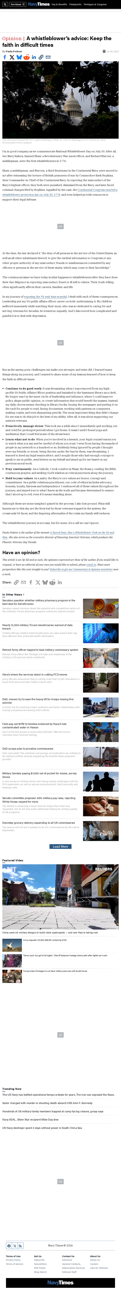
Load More (60, 846)
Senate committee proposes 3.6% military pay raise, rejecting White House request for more (38, 799)
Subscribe (39, 1259)
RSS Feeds (39, 1267)
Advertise (67, 1259)
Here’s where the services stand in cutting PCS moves (34, 674)
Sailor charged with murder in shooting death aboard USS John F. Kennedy (47, 1103)
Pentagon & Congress (95, 4)
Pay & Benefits (59, 4)
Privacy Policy (13, 1259)
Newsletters (40, 1263)
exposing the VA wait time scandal (45, 296)
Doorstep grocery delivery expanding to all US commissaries (38, 822)
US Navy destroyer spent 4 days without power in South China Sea (42, 1128)
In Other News (12, 594)
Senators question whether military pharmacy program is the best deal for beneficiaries (38, 602)
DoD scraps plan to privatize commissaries (27, 748)
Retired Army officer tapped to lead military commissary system (40, 650)
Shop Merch (40, 1271)
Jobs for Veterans (99, 1267)
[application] (60, 897)
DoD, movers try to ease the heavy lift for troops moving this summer (38, 700)
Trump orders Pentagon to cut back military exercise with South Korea (55, 971)
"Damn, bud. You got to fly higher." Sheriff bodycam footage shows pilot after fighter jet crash (65, 955)
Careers (94, 1263)
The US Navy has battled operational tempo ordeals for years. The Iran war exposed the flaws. (58, 1094)
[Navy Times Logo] (39, 4)
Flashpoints (75, 4)
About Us (95, 1259)
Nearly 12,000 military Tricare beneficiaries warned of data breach (37, 626)
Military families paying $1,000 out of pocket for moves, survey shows (39, 775)
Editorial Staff (69, 1271)
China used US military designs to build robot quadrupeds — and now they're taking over (50, 932)
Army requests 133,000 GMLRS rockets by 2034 (44, 940)
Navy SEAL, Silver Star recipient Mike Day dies (30, 1119)
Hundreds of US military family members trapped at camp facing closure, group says (52, 1111)
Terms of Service (14, 1263)
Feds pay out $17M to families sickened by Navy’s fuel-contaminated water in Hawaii (34, 725)
